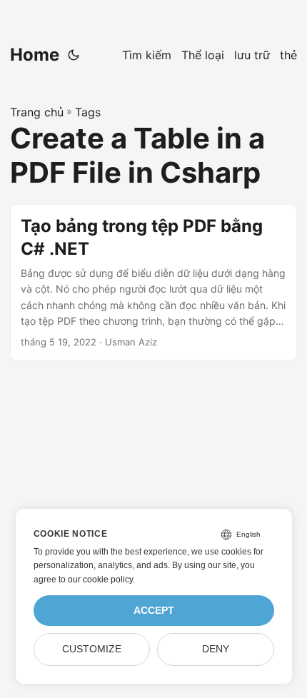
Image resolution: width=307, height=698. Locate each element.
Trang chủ (37, 112)
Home (34, 54)
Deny (215, 649)
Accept (154, 610)
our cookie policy (100, 580)
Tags (88, 112)
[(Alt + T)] (73, 55)
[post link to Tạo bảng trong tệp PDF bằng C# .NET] (153, 282)
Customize (91, 649)
